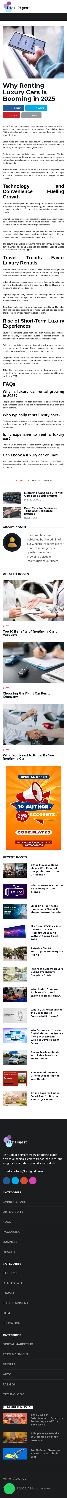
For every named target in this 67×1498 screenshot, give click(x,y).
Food (7, 1221)
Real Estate (13, 1283)
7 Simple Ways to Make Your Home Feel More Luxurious (45, 1436)
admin (19, 480)
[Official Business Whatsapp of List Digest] (9, 1488)
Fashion (9, 1384)
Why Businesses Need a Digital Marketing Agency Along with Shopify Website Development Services (47, 1037)
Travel (9, 1293)
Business (10, 1242)
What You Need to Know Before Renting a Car (28, 757)
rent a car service (40, 373)
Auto (9, 480)
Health (9, 1252)
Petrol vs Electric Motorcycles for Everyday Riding (47, 951)
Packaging (11, 1232)
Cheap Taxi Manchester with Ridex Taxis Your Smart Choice (46, 1055)
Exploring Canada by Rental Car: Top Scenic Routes (43, 494)
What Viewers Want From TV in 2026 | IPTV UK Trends (47, 888)
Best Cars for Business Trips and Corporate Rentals (40, 511)
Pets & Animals (15, 1354)
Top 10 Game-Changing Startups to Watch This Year (45, 1453)
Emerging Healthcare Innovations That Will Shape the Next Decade (46, 909)
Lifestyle (10, 1273)
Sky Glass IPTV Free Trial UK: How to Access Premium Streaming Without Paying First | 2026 (46, 933)
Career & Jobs (14, 1201)
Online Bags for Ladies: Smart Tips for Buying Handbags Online (45, 1096)
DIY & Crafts (13, 1211)
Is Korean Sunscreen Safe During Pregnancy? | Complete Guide (47, 972)
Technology (13, 1394)
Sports (9, 1364)
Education (11, 1323)
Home (7, 1313)
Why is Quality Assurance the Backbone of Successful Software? (47, 1013)
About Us (19, 1478)
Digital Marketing (18, 1344)
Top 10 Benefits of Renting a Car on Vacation (31, 633)
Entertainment (15, 1303)
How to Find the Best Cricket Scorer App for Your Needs (45, 1075)
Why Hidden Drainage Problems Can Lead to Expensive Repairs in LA (45, 992)
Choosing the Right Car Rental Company (27, 695)
